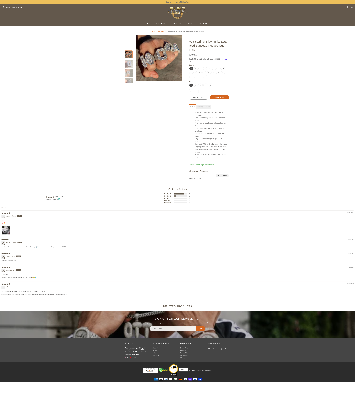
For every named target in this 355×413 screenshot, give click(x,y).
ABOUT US (177, 23)
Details (192, 107)
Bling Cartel (197, 370)
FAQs (154, 353)
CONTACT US (203, 23)
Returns (207, 107)
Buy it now (219, 97)
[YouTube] (225, 348)
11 (205, 85)
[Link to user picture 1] (5, 230)
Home (153, 31)
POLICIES (189, 23)
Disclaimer (183, 350)
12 (211, 85)
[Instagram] (221, 348)
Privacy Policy (184, 348)
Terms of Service (185, 353)
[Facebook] (213, 348)
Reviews (155, 358)
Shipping (200, 107)
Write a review (222, 175)
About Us (155, 348)
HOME (149, 23)
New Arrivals (160, 31)
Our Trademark (184, 355)
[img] (5, 213)
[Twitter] (209, 348)
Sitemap (182, 358)
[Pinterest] (217, 348)
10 (200, 85)
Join (200, 328)
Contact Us (156, 355)
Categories (161, 23)
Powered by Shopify (206, 370)
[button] (167, 193)
